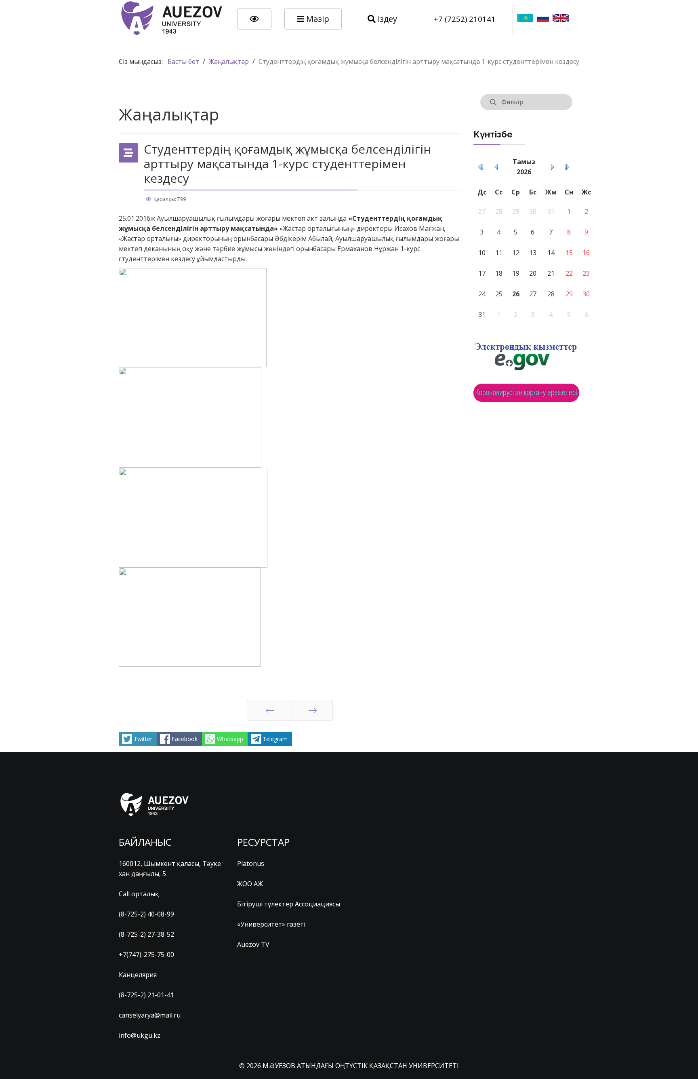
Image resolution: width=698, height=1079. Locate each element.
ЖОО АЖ (250, 883)
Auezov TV (253, 944)
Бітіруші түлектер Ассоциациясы (288, 904)
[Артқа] (269, 710)
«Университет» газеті (271, 924)
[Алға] (312, 710)
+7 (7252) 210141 (465, 19)
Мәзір (316, 18)
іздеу (386, 18)
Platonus (250, 863)
